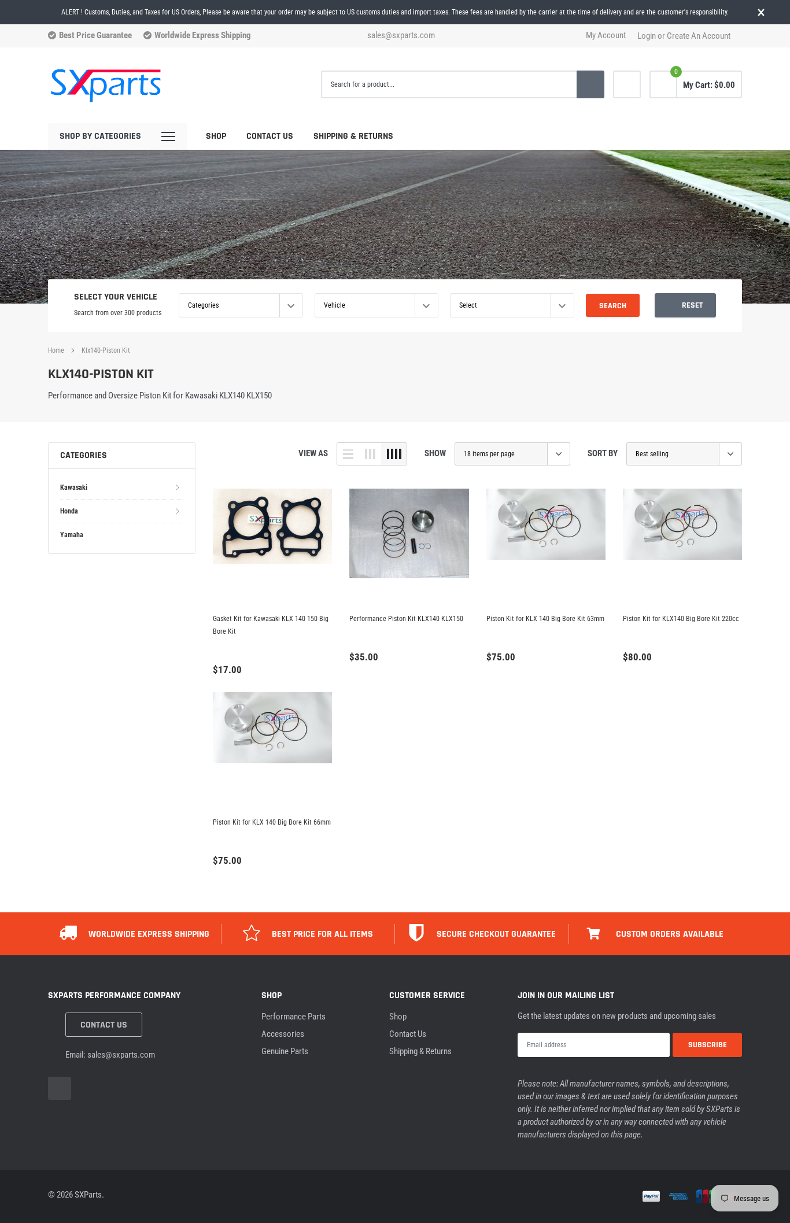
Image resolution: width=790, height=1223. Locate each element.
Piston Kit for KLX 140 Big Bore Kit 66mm (272, 822)
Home (56, 350)
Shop (216, 136)
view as (313, 453)
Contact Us (269, 136)
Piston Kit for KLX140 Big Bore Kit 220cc (681, 619)
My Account (606, 35)
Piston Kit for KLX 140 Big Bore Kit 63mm (545, 619)
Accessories (282, 1034)
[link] (627, 84)
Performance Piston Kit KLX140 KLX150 (406, 619)
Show (435, 453)
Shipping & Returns (353, 136)
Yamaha (71, 535)
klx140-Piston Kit (106, 350)
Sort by (603, 453)
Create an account (698, 36)
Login (646, 36)
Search (612, 306)
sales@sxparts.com (401, 35)
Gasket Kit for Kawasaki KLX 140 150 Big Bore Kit (270, 625)
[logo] (106, 85)
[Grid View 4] (394, 454)
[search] (590, 84)
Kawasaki (73, 487)
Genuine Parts (284, 1051)
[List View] (348, 454)
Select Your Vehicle (115, 297)
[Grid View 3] (370, 454)
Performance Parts (293, 1016)
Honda (69, 511)
